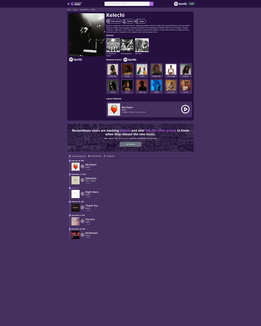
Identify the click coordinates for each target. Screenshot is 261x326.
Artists (75, 9)
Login (192, 4)
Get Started (130, 144)
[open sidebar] (68, 3)
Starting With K (84, 9)
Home (69, 9)
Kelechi (93, 9)
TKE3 (87, 181)
